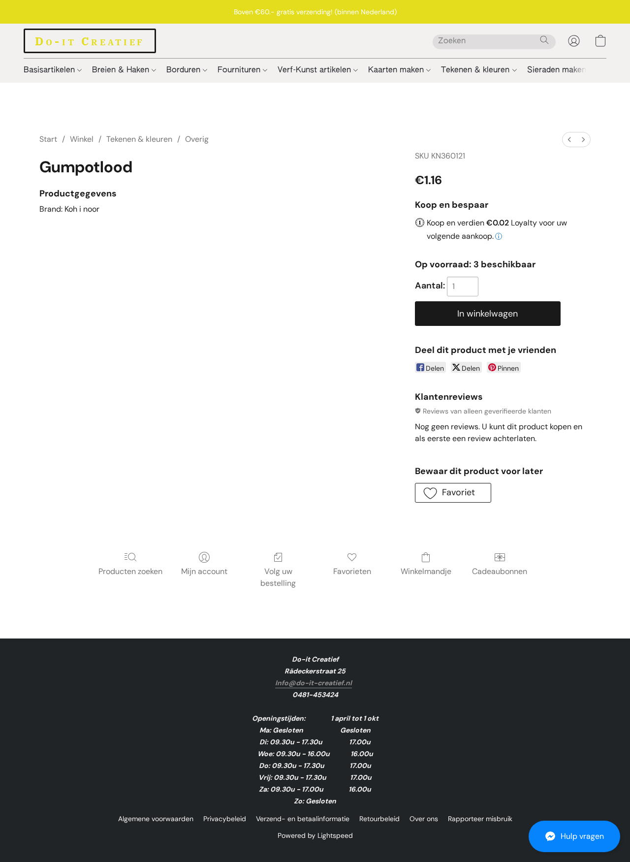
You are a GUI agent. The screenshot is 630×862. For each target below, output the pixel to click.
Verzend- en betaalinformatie (302, 818)
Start (48, 139)
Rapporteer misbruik (480, 818)
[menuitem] (569, 139)
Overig (197, 139)
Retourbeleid (379, 818)
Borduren (184, 70)
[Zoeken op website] (544, 40)
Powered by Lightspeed (315, 835)
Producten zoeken (130, 571)
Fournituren (240, 70)
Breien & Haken (122, 70)
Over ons (424, 818)
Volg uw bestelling (278, 577)
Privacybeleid (224, 818)
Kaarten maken (397, 70)
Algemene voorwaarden (155, 818)
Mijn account (204, 571)
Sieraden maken (558, 70)
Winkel (82, 139)
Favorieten (352, 571)
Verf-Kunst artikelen (315, 70)
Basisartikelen (50, 70)
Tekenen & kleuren (476, 70)
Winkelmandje (426, 571)
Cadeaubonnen (499, 571)
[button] (574, 836)
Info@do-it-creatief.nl (313, 682)
